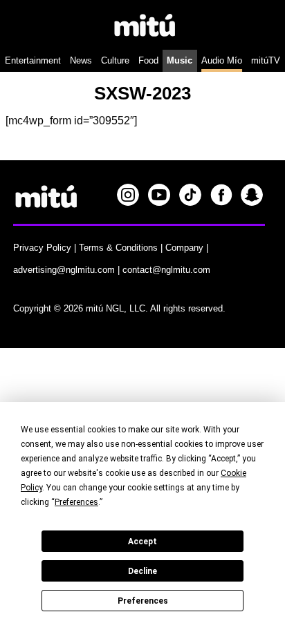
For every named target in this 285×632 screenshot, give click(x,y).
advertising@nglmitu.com (64, 270)
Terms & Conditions (118, 247)
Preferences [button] (76, 502)
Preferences (143, 601)
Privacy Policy (42, 247)
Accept (142, 541)
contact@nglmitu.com (166, 270)
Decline (142, 571)
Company (184, 247)
